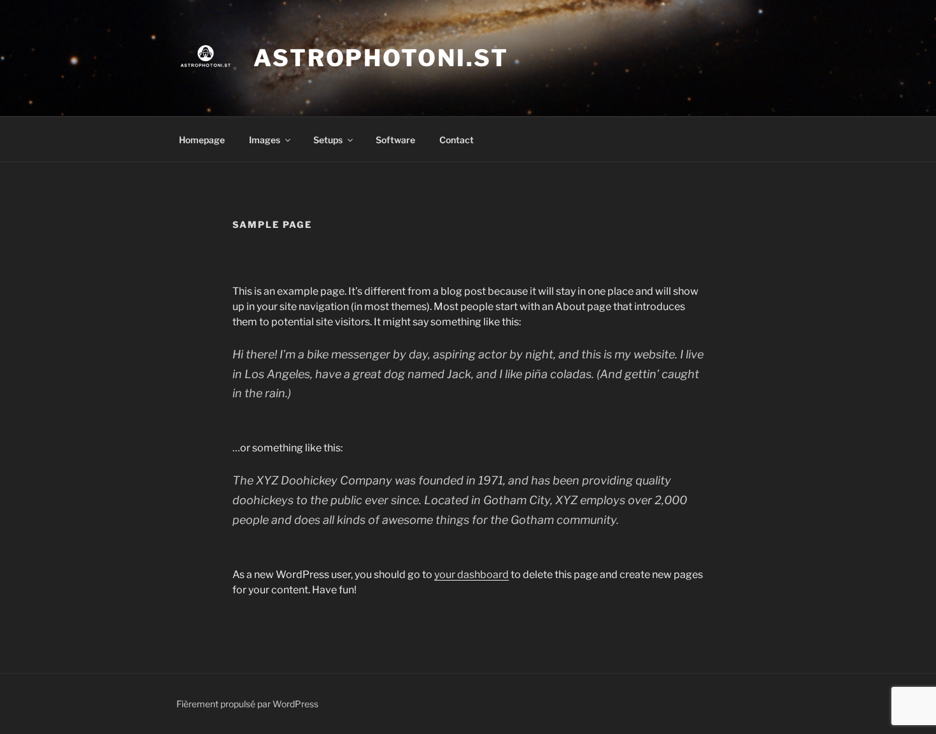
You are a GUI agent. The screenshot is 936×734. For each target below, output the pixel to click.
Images (264, 139)
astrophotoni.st (381, 58)
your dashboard (471, 574)
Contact (456, 139)
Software (395, 139)
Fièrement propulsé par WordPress (247, 703)
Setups (328, 139)
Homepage (202, 139)
